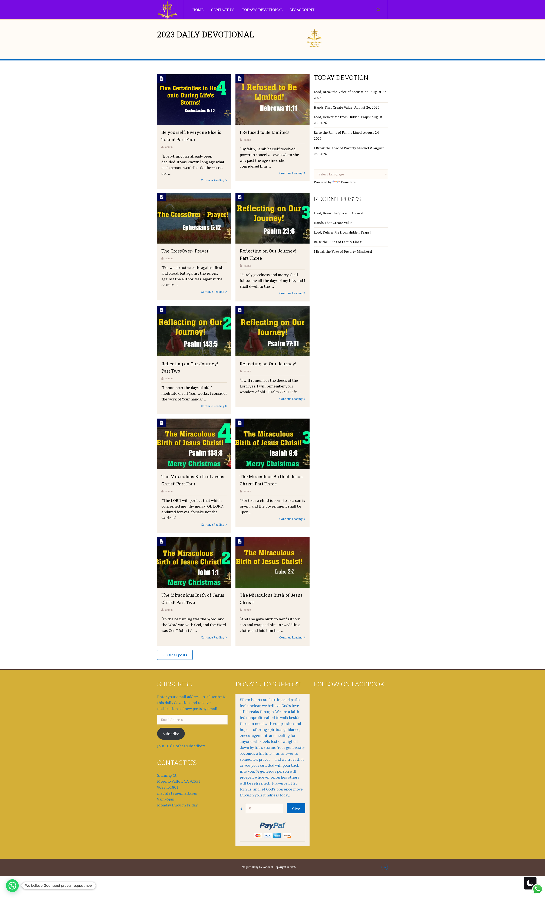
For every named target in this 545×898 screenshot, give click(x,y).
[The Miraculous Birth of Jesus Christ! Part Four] (194, 445)
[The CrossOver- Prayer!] (194, 219)
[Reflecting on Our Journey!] (272, 332)
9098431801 (167, 787)
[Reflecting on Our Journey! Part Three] (272, 219)
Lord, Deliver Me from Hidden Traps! (342, 117)
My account (302, 9)
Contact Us (222, 9)
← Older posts (175, 654)
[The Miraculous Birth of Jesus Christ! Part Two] (194, 563)
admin (169, 147)
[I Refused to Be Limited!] (272, 100)
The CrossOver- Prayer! (185, 251)
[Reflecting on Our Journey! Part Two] (194, 332)
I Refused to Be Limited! (264, 132)
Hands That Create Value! (333, 107)
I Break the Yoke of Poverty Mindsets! (343, 148)
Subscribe (171, 733)
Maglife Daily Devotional (257, 867)
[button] (12, 885)
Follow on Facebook (349, 684)
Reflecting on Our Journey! (268, 363)
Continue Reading (212, 180)
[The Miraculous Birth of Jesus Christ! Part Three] (272, 445)
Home (198, 9)
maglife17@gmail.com (177, 793)
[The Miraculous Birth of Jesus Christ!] (272, 563)
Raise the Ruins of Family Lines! (338, 132)
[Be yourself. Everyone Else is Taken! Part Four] (194, 100)
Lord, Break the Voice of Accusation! (342, 91)
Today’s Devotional (262, 9)
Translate (348, 182)
